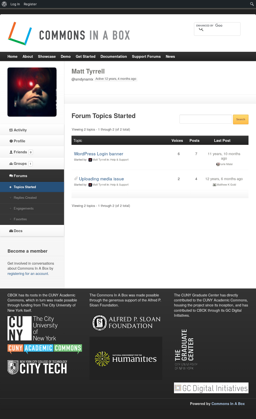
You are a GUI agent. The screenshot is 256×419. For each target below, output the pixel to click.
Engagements (24, 208)
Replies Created (25, 197)
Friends (23, 151)
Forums (20, 175)
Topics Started (25, 186)
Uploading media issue (101, 178)
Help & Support (119, 159)
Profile (19, 140)
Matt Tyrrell (88, 71)
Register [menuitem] (30, 4)
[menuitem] (4, 4)
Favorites (20, 219)
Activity (20, 129)
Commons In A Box (228, 403)
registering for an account (28, 273)
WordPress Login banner (98, 153)
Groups (22, 163)
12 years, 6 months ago (224, 178)
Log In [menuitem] (15, 4)
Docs (18, 230)
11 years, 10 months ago (224, 156)
